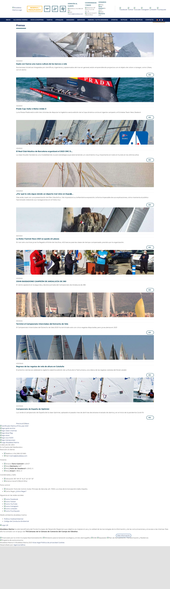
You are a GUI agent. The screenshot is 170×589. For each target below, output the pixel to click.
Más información (123, 535)
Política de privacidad (49, 542)
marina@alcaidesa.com (75, 14)
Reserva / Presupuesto (34, 9)
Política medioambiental (13, 519)
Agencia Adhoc (19, 545)
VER (150, 75)
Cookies (61, 542)
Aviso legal (36, 542)
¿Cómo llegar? (20, 491)
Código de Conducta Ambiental (16, 521)
